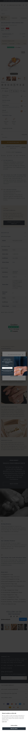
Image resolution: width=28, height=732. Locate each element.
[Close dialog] (26, 357)
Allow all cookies (14, 728)
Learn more (4, 721)
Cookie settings (14, 725)
